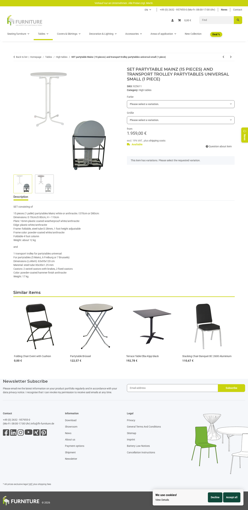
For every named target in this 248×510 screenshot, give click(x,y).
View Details (162, 499)
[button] (172, 20)
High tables (145, 90)
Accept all (231, 497)
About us (70, 439)
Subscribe (231, 387)
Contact (237, 9)
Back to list (21, 57)
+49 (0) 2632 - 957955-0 (16, 419)
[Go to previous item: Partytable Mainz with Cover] (223, 57)
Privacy (131, 420)
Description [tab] (20, 197)
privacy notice (16, 392)
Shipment (70, 452)
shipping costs (157, 140)
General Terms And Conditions (144, 426)
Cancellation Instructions (141, 452)
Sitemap (131, 433)
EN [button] (146, 10)
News (224, 9)
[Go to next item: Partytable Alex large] (231, 57)
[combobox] (181, 104)
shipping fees (44, 484)
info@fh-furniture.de (42, 423)
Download (70, 420)
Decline (215, 497)
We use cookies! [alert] (166, 495)
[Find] (238, 20)
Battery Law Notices (138, 445)
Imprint (131, 439)
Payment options (74, 445)
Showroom (71, 426)
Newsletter (71, 458)
